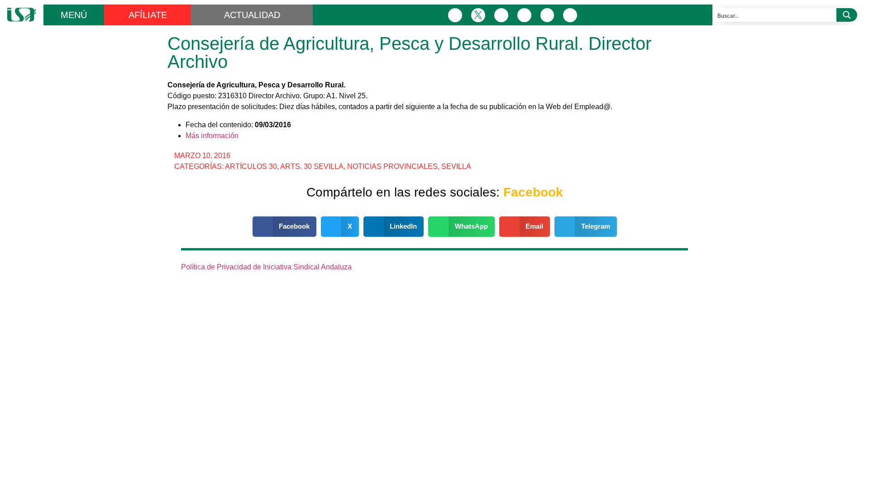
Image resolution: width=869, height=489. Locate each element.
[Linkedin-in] (524, 15)
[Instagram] (501, 15)
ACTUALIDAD (252, 15)
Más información (212, 135)
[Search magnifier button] (846, 15)
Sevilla (456, 166)
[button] (285, 226)
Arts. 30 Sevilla (312, 166)
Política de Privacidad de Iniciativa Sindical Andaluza (266, 267)
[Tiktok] (570, 15)
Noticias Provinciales (392, 166)
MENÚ (74, 15)
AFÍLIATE (148, 15)
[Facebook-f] (455, 15)
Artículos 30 (251, 166)
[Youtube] (547, 15)
